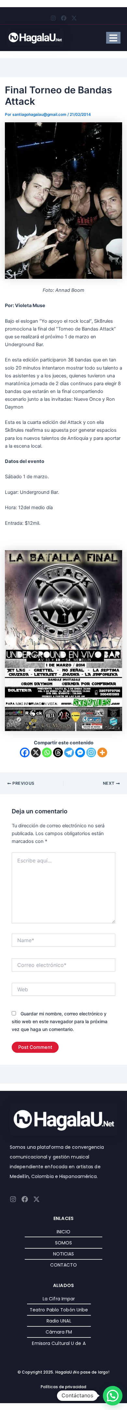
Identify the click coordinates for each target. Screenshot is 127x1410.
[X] (36, 752)
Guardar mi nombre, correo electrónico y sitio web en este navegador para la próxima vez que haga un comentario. (59, 1021)
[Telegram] (69, 752)
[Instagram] (91, 752)
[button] (112, 1395)
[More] (102, 752)
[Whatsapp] (47, 752)
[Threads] (58, 752)
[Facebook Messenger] (80, 752)
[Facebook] (25, 752)
